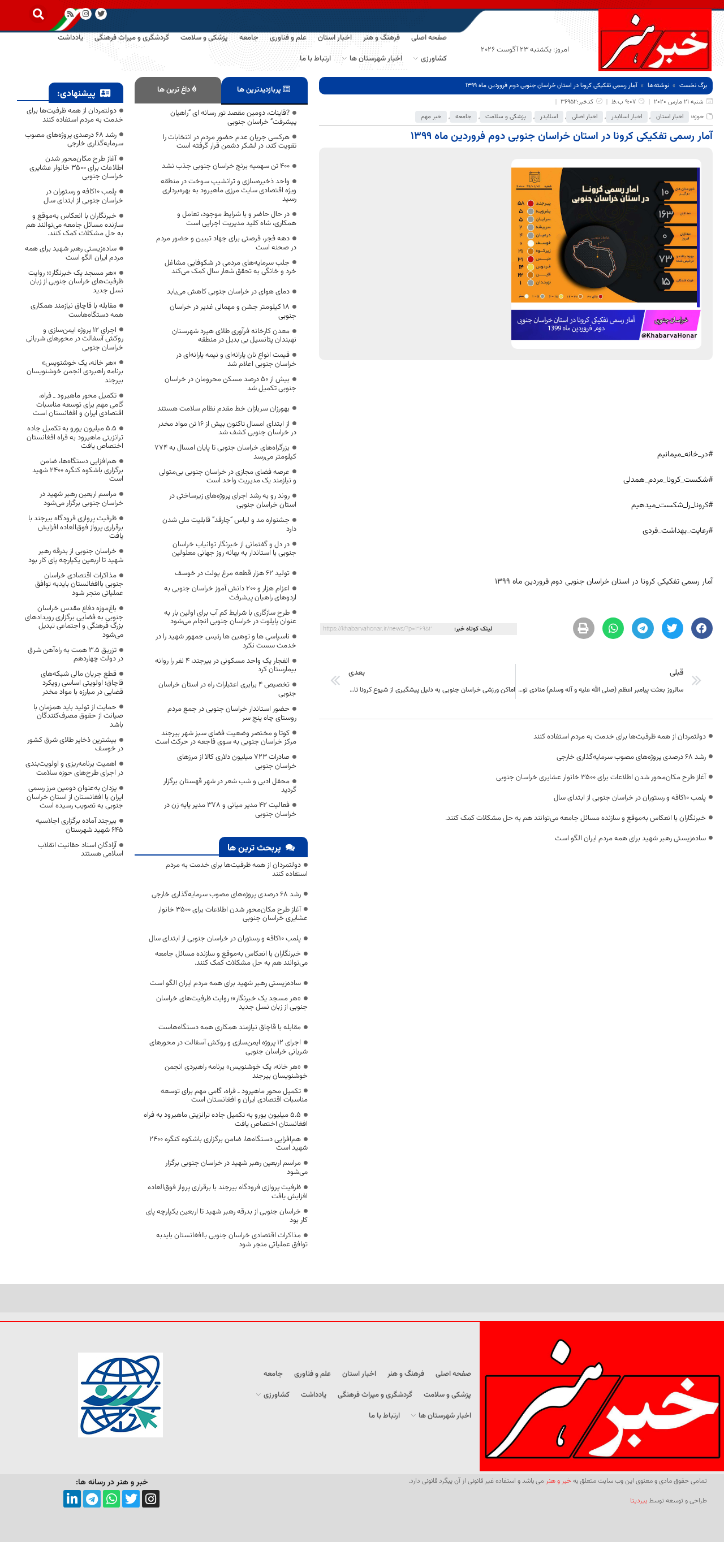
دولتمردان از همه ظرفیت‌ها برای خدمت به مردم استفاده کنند (619, 736)
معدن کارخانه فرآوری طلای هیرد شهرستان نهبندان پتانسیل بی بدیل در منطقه (234, 336)
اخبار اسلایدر (626, 117)
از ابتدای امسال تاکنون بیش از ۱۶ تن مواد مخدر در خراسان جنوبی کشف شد (227, 428)
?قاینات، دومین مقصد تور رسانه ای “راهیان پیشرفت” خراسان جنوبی (233, 117)
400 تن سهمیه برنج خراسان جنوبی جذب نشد (226, 166)
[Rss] (70, 14)
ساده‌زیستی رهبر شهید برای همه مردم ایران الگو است (630, 838)
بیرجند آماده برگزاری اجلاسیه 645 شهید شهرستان (79, 825)
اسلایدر (549, 117)
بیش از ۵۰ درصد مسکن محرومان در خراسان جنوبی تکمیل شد (230, 384)
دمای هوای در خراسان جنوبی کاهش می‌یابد (228, 291)
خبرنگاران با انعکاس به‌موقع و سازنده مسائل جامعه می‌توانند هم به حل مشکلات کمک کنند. (575, 818)
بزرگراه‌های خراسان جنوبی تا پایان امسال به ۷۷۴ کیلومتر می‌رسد (225, 452)
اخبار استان (669, 117)
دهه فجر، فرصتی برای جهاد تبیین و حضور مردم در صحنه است (226, 243)
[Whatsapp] (111, 1499)
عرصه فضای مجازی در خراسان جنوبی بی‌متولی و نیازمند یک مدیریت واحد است (227, 477)
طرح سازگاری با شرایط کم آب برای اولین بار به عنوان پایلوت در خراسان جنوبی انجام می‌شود (230, 617)
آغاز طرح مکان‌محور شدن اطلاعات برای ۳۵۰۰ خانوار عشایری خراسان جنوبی (601, 777)
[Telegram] (92, 1499)
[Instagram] (86, 14)
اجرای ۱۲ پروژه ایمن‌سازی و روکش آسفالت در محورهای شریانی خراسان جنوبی (228, 1047)
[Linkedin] (72, 1499)
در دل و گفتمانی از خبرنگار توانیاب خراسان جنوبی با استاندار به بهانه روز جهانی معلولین (234, 549)
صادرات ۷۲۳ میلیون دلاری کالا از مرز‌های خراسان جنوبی (236, 761)
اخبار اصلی (584, 117)
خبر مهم (431, 117)
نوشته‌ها (658, 85)
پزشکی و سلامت (505, 117)
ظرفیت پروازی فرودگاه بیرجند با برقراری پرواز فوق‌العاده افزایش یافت (228, 1192)
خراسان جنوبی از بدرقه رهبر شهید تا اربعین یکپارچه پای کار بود (227, 1216)
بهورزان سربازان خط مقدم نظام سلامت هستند (223, 408)
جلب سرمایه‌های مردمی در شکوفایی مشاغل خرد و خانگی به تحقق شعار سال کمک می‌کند (230, 267)
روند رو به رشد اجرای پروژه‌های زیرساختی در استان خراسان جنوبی (232, 500)
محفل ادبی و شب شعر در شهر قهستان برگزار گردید (229, 786)
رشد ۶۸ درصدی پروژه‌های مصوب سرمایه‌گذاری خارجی (631, 757)
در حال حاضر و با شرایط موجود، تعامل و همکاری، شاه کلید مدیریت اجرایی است (236, 219)
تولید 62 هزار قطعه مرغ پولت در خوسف (232, 573)
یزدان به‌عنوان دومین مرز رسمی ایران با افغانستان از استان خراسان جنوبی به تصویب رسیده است (75, 797)
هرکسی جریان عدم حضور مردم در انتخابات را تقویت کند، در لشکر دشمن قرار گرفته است (229, 142)
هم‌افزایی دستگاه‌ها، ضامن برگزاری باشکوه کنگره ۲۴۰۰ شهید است (228, 1144)
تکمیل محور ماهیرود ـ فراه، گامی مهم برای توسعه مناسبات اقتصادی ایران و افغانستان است (234, 1096)
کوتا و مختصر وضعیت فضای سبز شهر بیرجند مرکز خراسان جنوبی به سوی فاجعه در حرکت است (225, 738)
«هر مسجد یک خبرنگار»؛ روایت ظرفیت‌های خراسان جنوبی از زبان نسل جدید (232, 1003)
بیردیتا (638, 1501)
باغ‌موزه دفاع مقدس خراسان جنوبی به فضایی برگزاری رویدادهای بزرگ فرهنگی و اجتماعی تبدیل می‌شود (74, 622)
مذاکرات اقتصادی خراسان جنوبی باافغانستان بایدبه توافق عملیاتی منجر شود (232, 1240)
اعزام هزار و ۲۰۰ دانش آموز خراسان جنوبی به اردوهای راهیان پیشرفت (230, 593)
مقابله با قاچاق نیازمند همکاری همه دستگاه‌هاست (229, 1027)
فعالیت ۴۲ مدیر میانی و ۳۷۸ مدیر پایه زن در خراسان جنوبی (230, 810)
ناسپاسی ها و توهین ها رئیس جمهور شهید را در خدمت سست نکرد (226, 641)
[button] (38, 14)
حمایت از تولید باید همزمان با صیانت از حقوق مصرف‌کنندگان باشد (78, 716)
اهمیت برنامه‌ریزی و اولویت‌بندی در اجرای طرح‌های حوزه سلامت (74, 768)
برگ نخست (693, 85)
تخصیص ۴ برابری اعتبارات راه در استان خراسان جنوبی (227, 689)
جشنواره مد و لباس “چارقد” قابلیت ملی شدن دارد (229, 525)
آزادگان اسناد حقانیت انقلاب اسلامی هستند (80, 850)
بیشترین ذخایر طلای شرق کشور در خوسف (75, 745)
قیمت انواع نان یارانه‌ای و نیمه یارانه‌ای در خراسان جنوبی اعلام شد (236, 359)
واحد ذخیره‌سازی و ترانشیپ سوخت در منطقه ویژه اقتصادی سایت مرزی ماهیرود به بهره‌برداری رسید (228, 190)
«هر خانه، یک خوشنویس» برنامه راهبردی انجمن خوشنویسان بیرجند (236, 1071)
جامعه (463, 117)
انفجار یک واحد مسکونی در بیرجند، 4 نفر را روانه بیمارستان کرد (225, 665)
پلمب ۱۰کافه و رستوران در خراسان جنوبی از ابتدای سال (630, 798)
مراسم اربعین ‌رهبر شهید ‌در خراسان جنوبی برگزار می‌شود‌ (236, 1167)
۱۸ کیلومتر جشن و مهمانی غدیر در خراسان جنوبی (233, 311)
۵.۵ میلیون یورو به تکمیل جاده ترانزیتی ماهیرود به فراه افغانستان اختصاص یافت (226, 1119)
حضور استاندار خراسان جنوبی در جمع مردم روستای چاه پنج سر (231, 713)
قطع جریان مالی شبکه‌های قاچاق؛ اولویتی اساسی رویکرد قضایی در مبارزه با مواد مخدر (82, 682)
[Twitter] (131, 1499)
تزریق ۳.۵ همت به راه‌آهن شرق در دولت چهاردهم (75, 655)
